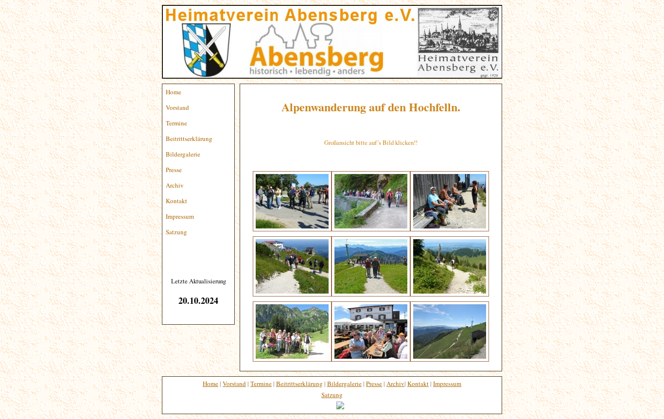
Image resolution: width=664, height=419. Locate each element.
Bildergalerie (183, 154)
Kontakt (176, 200)
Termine (176, 123)
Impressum (180, 216)
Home (173, 91)
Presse (174, 169)
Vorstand (177, 107)
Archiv (175, 185)
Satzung (176, 231)
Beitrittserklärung (189, 138)
